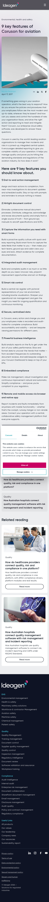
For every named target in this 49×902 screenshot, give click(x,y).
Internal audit (8, 783)
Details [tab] (24, 435)
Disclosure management (13, 802)
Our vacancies (8, 839)
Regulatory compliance (12, 813)
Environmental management (15, 698)
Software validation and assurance (18, 765)
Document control (10, 743)
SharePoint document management (18, 795)
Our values (7, 828)
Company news (9, 835)
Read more (24, 586)
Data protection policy (11, 863)
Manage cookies (23, 472)
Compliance (7, 776)
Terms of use (7, 858)
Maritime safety (9, 717)
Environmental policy (10, 867)
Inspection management (13, 754)
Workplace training (10, 769)
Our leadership (8, 832)
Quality (5, 731)
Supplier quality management (15, 746)
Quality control (9, 750)
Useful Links (7, 820)
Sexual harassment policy (12, 872)
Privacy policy (7, 853)
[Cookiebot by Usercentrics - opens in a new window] (36, 428)
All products (7, 824)
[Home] (11, 4)
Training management (12, 739)
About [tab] (40, 435)
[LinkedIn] (38, 92)
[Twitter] (42, 92)
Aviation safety (9, 713)
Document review (10, 761)
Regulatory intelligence (12, 758)
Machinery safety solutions (14, 706)
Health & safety (9, 702)
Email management (11, 798)
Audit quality (8, 806)
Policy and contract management (17, 810)
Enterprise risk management (15, 787)
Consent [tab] (8, 435)
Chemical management (12, 721)
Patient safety (8, 724)
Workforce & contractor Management (19, 709)
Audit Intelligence (10, 780)
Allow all (24, 465)
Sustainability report (11, 843)
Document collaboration (13, 791)
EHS (3, 694)
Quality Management (11, 735)
